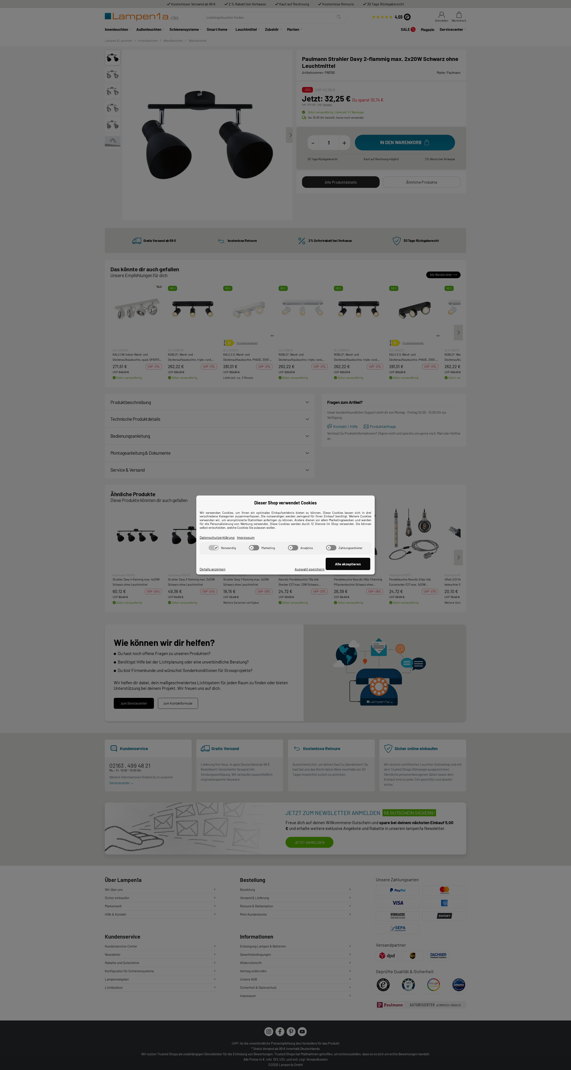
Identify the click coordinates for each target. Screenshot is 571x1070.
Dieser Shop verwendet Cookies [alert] (285, 502)
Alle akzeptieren (348, 564)
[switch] (214, 547)
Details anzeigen (213, 569)
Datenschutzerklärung (217, 537)
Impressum (245, 537)
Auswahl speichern (310, 569)
